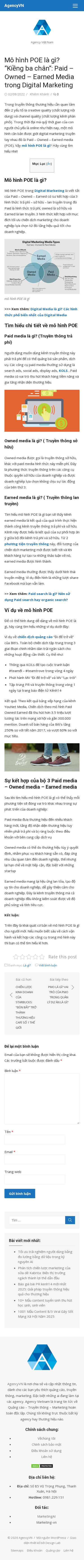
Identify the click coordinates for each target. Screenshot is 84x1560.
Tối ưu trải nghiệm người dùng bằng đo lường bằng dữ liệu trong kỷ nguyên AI (45, 1256)
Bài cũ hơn (26, 1003)
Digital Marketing (49, 190)
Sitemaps (17, 1550)
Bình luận (12, 1070)
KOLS (63, 370)
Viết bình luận (48, 965)
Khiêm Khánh (39, 94)
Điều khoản (34, 1550)
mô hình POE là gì (36, 145)
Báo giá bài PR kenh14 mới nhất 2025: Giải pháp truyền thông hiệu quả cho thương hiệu (43, 1289)
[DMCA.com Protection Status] (42, 1467)
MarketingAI (46, 1516)
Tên (8, 1131)
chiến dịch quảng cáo (35, 636)
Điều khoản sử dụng (46, 1450)
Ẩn (49, 164)
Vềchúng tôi (46, 1438)
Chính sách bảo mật (46, 1444)
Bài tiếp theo (57, 990)
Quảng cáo (53, 1550)
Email (9, 1152)
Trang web (12, 1171)
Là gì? (27, 965)
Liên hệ (46, 1456)
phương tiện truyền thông (26, 544)
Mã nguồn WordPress (51, 1538)
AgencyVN (14, 5)
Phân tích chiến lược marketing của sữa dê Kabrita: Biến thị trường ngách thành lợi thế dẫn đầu (44, 1273)
